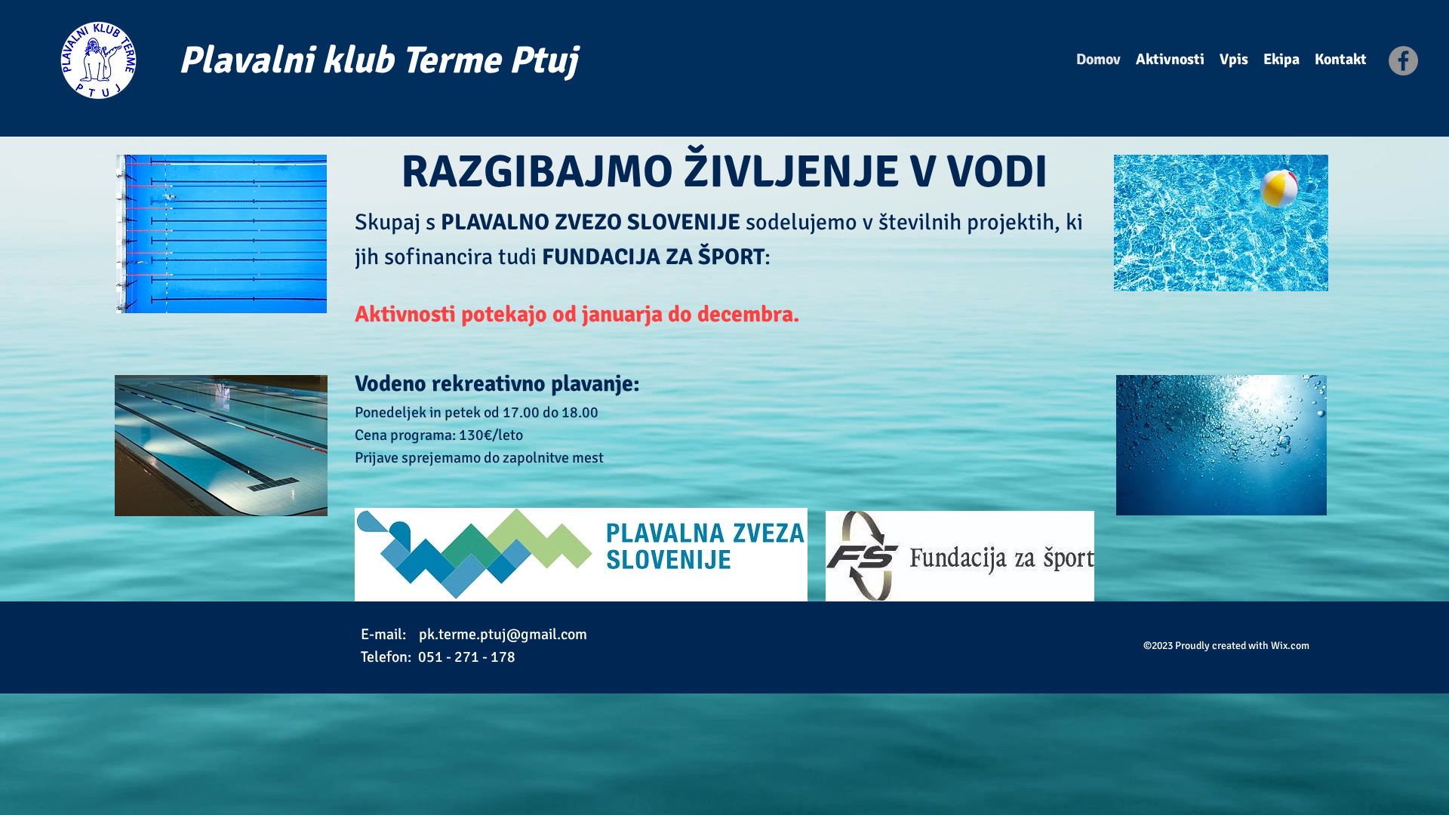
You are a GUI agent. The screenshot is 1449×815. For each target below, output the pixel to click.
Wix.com (1290, 645)
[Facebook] (1403, 60)
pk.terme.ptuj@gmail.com (503, 634)
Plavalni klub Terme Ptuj (377, 60)
